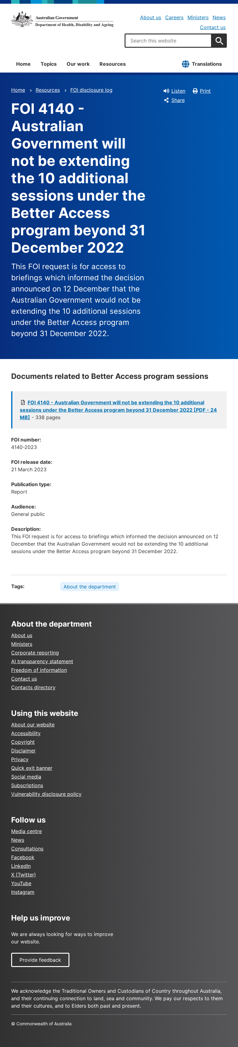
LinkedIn (21, 866)
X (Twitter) (23, 875)
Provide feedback (40, 960)
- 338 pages (118, 409)
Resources (112, 64)
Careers (174, 17)
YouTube (21, 883)
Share (178, 100)
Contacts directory (33, 687)
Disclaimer (23, 751)
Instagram (22, 892)
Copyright (23, 742)
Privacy (20, 759)
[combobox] (168, 40)
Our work (78, 64)
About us (150, 17)
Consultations (27, 848)
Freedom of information (39, 670)
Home (23, 64)
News (219, 17)
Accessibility (26, 733)
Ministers (198, 17)
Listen (178, 91)
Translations (207, 64)
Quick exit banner (31, 768)
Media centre (26, 831)
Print (205, 91)
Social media (26, 777)
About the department (90, 586)
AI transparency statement (42, 661)
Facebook (22, 857)
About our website (33, 724)
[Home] (62, 19)
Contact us (213, 27)
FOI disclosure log (91, 90)
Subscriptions (27, 785)
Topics (49, 64)
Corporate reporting (35, 653)
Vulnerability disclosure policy (46, 794)
